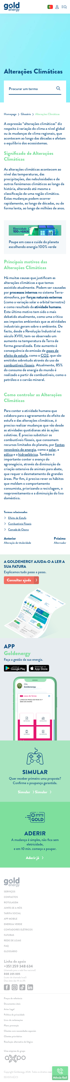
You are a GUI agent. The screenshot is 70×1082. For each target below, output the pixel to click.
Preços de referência (13, 998)
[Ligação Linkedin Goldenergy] (30, 988)
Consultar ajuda (19, 580)
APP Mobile (10, 919)
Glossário (26, 114)
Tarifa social (12, 913)
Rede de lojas (12, 940)
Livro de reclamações (13, 1020)
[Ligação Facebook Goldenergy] (7, 988)
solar (52, 449)
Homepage (10, 114)
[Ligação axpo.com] (35, 1059)
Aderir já (32, 858)
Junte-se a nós (13, 908)
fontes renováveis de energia (34, 447)
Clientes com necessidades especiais (20, 1031)
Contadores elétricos (18, 929)
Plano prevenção (11, 1025)
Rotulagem (11, 902)
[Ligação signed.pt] (35, 1077)
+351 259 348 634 (18, 966)
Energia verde (13, 924)
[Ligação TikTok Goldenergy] (22, 988)
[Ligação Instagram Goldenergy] (15, 988)
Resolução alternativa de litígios (18, 1042)
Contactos (11, 897)
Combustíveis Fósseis (19, 524)
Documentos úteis (12, 1004)
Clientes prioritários (13, 1036)
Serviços (9, 891)
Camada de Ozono (18, 529)
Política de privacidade (14, 1014)
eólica (8, 454)
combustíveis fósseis (19, 365)
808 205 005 (12, 974)
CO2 (44, 355)
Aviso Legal (9, 1009)
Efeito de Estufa (17, 518)
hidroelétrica (28, 454)
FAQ (6, 946)
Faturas (9, 935)
